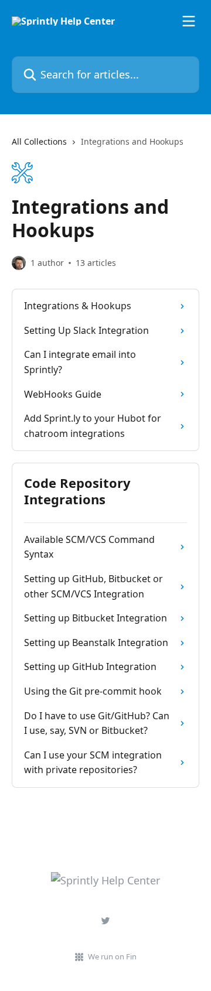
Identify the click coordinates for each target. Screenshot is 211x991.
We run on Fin (112, 956)
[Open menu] (188, 21)
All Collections (39, 141)
